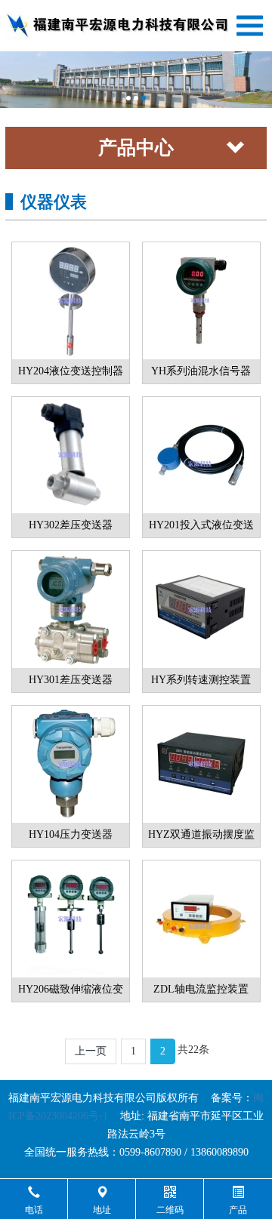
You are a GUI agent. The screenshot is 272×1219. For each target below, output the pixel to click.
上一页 (91, 1051)
